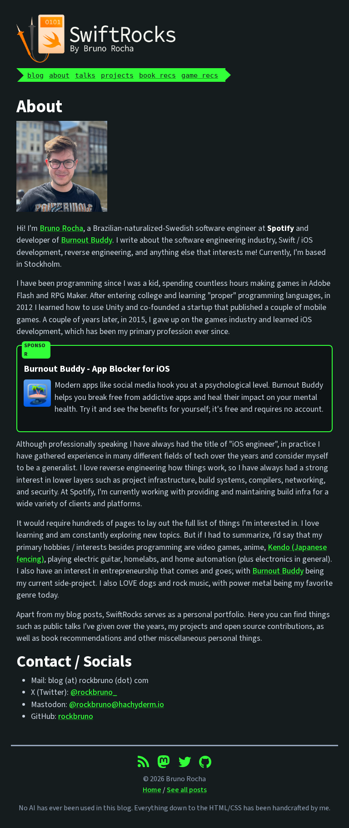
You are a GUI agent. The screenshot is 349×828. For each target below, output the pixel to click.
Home (152, 790)
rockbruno (75, 716)
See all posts (187, 790)
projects (117, 75)
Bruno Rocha (61, 228)
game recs (199, 75)
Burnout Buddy (86, 240)
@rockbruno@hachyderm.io (116, 704)
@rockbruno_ (93, 692)
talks (85, 75)
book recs (157, 75)
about (59, 75)
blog (35, 75)
